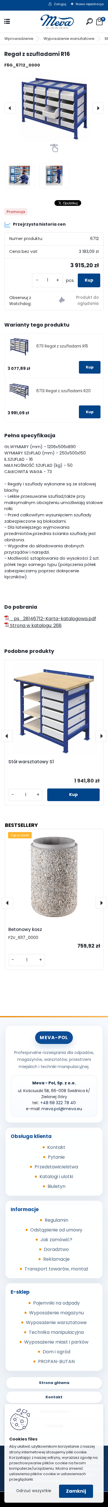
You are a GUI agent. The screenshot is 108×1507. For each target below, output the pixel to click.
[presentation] (10, 108)
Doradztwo (56, 1249)
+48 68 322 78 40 (58, 1103)
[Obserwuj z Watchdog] (79, 301)
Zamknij (76, 1491)
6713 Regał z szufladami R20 (63, 391)
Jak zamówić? (56, 1239)
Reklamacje (56, 1259)
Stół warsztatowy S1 (31, 762)
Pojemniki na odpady (56, 1303)
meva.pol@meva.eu (61, 1109)
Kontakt (56, 1147)
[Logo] (54, 21)
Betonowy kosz (25, 929)
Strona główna (54, 1382)
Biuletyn (56, 1186)
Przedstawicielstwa (56, 1167)
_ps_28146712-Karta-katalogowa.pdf (52, 618)
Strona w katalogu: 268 (35, 625)
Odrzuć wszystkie (33, 1491)
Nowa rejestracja (90, 4)
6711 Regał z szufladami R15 (62, 346)
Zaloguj (60, 4)
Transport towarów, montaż (56, 1269)
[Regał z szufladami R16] (54, 108)
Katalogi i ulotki (56, 1176)
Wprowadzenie (18, 38)
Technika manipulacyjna (56, 1332)
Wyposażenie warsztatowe (68, 38)
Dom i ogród (56, 1351)
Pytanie (56, 1157)
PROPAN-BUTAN (56, 1361)
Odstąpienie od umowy (56, 1230)
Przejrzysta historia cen (39, 224)
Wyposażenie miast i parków (56, 1342)
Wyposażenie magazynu (56, 1312)
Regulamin (56, 1220)
